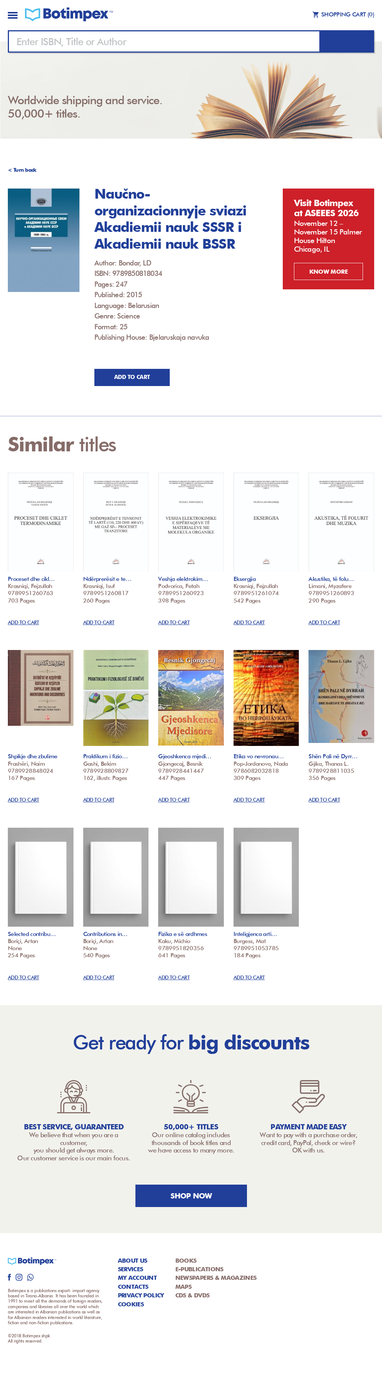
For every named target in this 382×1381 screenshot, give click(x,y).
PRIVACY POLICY (141, 1295)
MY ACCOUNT (137, 1277)
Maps (183, 1286)
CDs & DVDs (192, 1295)
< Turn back (22, 170)
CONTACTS (133, 1286)
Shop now (191, 1195)
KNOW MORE (328, 271)
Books (186, 1260)
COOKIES (131, 1304)
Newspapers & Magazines (216, 1277)
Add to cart (132, 377)
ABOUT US (132, 1260)
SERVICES (130, 1269)
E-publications (199, 1269)
